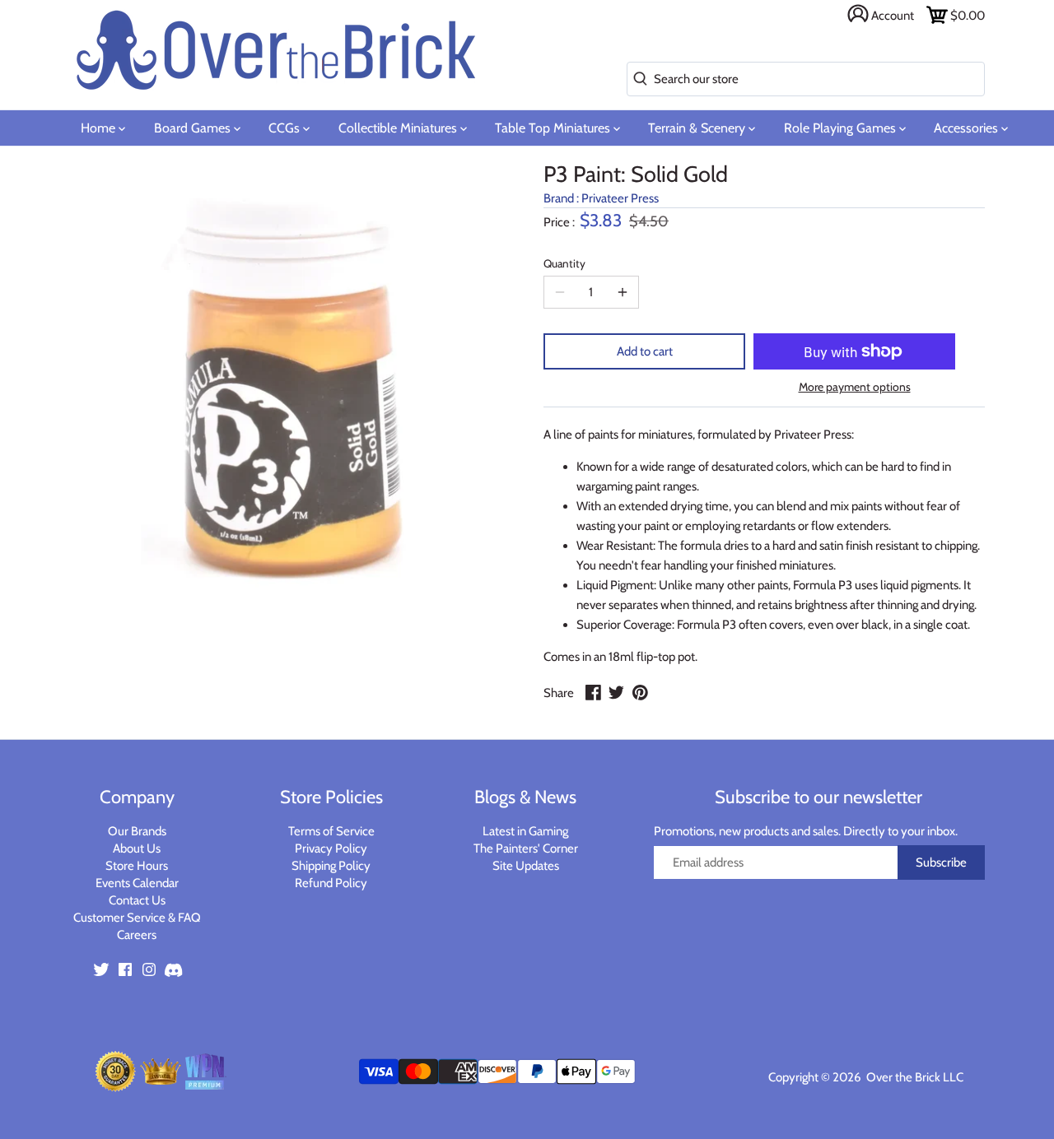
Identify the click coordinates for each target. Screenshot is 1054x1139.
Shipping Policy (331, 865)
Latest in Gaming (525, 831)
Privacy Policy (331, 848)
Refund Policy (331, 883)
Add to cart (645, 351)
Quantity (564, 263)
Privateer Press (620, 198)
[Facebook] (125, 969)
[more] (622, 292)
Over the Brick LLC (913, 1077)
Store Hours (136, 865)
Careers (136, 934)
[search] (637, 79)
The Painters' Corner (525, 848)
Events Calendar (137, 883)
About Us (137, 848)
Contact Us (137, 900)
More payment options (855, 387)
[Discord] (173, 969)
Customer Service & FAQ (137, 917)
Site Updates (525, 865)
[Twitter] (101, 969)
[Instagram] (149, 969)
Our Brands (137, 831)
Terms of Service (331, 831)
